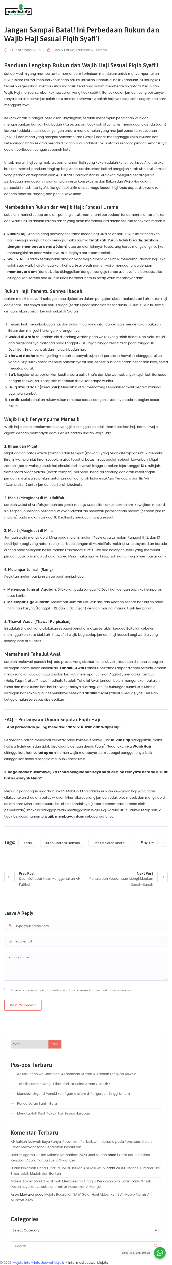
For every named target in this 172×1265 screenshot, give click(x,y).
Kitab (28, 843)
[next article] (162, 877)
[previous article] (9, 877)
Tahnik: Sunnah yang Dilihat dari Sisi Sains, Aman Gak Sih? (63, 1083)
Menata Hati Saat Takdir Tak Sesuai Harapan (53, 1113)
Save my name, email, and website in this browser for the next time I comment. (72, 990)
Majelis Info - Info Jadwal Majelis (38, 1262)
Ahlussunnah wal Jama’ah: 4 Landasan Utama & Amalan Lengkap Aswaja (76, 1074)
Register (162, 9)
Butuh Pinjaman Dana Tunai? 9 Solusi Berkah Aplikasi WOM (58, 1168)
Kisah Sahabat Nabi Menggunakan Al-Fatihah (50, 881)
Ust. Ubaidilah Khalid (109, 843)
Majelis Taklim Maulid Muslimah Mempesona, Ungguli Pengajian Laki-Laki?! (71, 1181)
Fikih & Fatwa (63, 50)
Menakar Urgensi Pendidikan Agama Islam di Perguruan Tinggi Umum (73, 1093)
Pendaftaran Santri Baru (37, 1103)
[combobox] (86, 1230)
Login (147, 9)
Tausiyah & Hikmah (91, 50)
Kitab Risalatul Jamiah (63, 843)
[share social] (162, 842)
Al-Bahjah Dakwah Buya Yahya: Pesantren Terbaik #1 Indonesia (62, 1141)
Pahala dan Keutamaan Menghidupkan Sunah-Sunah (121, 881)
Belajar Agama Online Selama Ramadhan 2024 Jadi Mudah (59, 1154)
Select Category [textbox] (85, 1230)
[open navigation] (130, 9)
